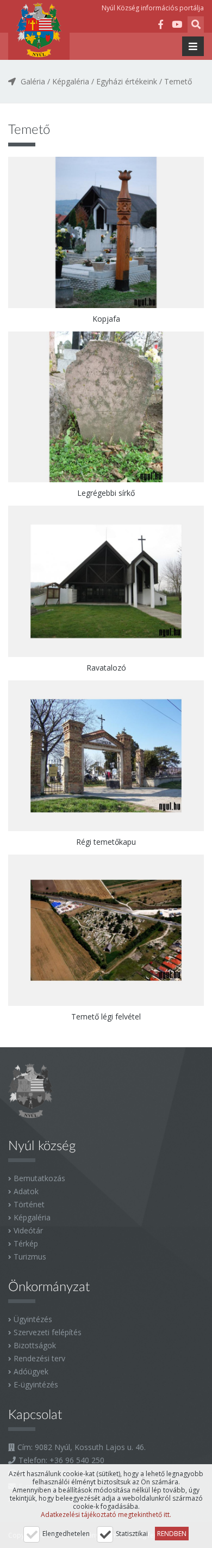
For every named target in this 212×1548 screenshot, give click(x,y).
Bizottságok (35, 1345)
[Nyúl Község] (38, 30)
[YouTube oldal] (177, 26)
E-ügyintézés (36, 1384)
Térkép (26, 1243)
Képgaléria (70, 81)
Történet (29, 1204)
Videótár (28, 1230)
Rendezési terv (39, 1358)
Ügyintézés (33, 1319)
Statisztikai (132, 1533)
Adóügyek (31, 1371)
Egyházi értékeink (126, 81)
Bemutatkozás (39, 1178)
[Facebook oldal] (160, 26)
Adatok (26, 1191)
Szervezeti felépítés (48, 1332)
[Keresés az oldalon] (196, 26)
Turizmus (30, 1256)
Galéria (33, 81)
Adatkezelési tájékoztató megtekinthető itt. (106, 1514)
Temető (178, 81)
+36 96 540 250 (76, 1460)
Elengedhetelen (66, 1533)
